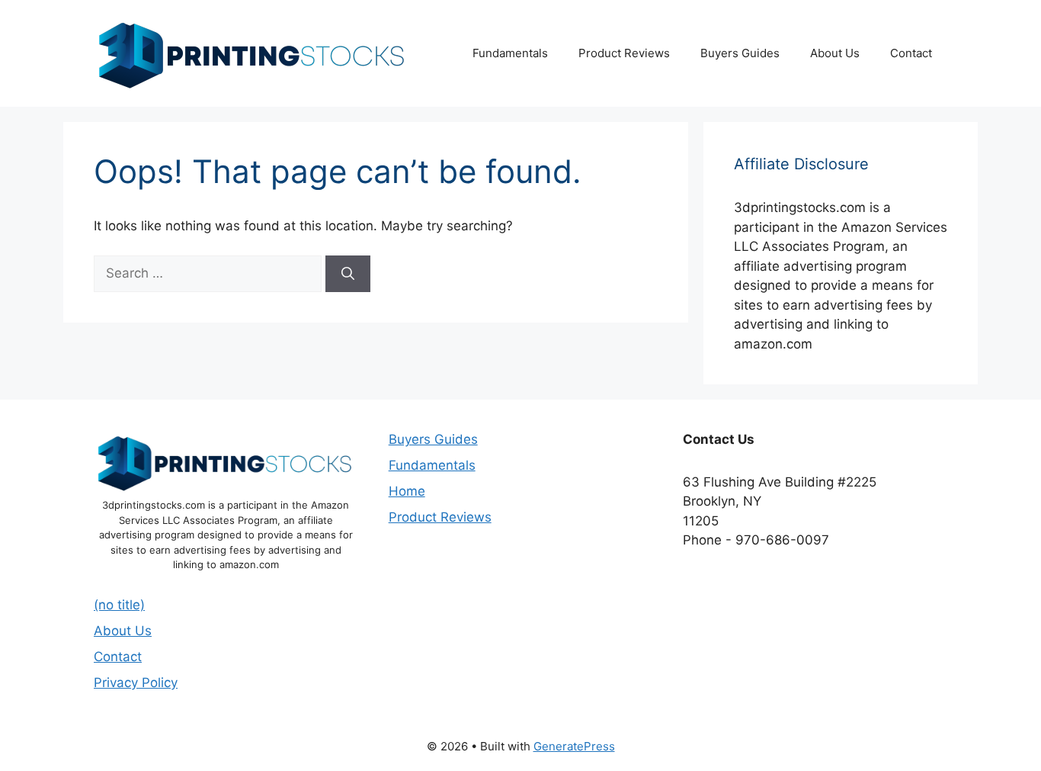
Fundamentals (510, 53)
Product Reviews (624, 53)
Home (407, 491)
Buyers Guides (740, 53)
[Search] (347, 273)
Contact (911, 53)
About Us (835, 53)
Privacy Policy (136, 682)
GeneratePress (574, 746)
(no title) (119, 604)
